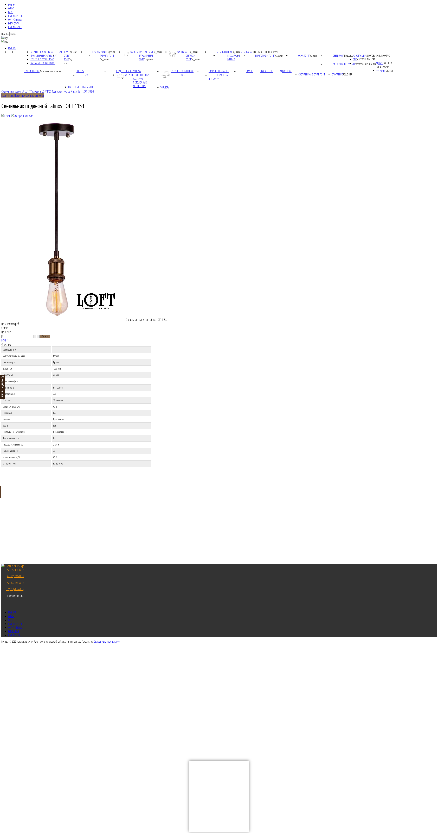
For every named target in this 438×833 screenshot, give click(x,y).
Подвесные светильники (128, 71)
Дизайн (379, 63)
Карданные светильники (137, 75)
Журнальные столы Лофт (42, 63)
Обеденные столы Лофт (42, 52)
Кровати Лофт (99, 52)
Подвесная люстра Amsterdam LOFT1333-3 (72, 91)
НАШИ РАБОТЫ (15, 27)
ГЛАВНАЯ (12, 5)
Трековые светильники (182, 71)
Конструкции (359, 55)
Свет (355, 59)
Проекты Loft (266, 71)
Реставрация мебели (233, 57)
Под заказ (73, 52)
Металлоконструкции (344, 64)
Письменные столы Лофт (43, 55)
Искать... (5, 34)
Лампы (249, 71)
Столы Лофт (62, 52)
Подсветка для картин (218, 77)
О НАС (11, 8)
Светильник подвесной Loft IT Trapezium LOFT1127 (26, 91)
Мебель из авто (224, 52)
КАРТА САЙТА (13, 23)
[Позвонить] (2, 596)
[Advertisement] (219, 689)
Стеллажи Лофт (190, 57)
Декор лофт (286, 71)
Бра (86, 75)
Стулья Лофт (67, 57)
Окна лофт (303, 55)
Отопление (337, 74)
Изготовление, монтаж (378, 55)
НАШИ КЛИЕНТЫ (15, 16)
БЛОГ (10, 12)
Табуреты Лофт (107, 55)
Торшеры (165, 87)
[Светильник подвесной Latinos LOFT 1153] (63, 320)
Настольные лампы (219, 71)
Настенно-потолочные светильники (140, 82)
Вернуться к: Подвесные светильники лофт (22, 95)
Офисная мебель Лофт (141, 52)
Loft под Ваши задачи (384, 65)
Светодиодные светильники (107, 641)
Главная (12, 48)
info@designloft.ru (15, 596)
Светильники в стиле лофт (311, 74)
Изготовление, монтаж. (50, 71)
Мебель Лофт (247, 52)
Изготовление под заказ (265, 52)
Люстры (80, 71)
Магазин (380, 71)
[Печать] (6, 116)
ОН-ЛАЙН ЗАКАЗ (15, 20)
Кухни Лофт (183, 52)
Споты (182, 75)
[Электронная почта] (22, 116)
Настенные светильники (80, 87)
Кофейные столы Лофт (42, 59)
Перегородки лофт (264, 55)
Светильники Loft (366, 59)
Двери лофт (338, 55)
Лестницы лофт (32, 71)
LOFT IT (4, 340)
